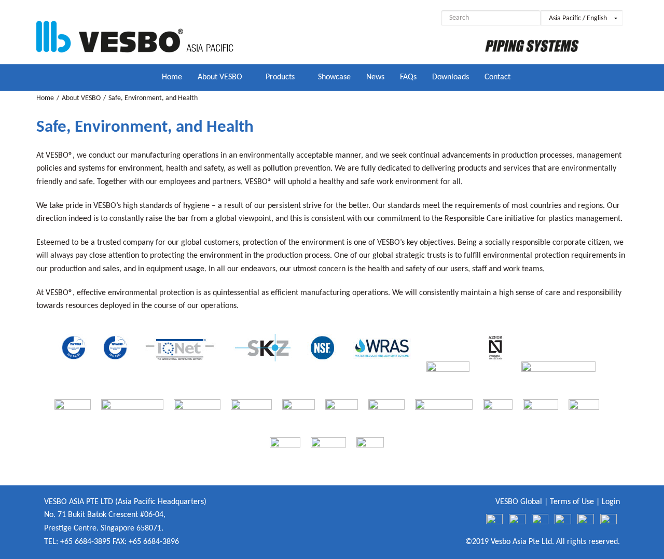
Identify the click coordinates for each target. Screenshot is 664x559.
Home (45, 98)
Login (611, 502)
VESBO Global (518, 502)
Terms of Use (572, 502)
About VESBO (81, 98)
